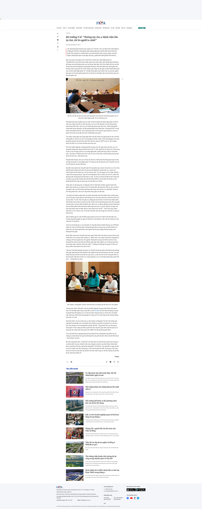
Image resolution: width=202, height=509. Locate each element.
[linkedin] (57, 40)
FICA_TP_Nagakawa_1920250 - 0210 (101, 1)
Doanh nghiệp (71, 28)
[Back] (57, 50)
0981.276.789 (68, 500)
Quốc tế (123, 28)
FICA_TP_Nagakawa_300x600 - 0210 (133, 33)
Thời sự (65, 28)
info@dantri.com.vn (86, 500)
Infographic (129, 28)
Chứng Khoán (98, 28)
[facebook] (57, 33)
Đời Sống (118, 28)
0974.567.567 (117, 499)
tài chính (97, 310)
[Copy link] (57, 43)
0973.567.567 (107, 499)
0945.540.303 (108, 489)
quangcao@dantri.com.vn (111, 491)
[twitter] (57, 36)
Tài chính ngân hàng (88, 28)
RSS (105, 503)
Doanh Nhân (79, 28)
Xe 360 (112, 28)
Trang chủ (59, 28)
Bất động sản (106, 28)
